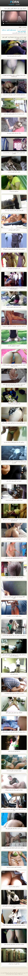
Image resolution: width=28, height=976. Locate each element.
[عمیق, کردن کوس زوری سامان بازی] (14, 472)
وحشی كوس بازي (14, 674)
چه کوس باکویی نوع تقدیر (14, 229)
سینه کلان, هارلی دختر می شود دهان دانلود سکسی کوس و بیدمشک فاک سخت (14, 655)
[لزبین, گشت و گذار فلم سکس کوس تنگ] (14, 820)
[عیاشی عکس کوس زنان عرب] (14, 163)
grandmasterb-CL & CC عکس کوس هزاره (14, 558)
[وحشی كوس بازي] (14, 665)
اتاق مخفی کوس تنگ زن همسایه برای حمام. (14, 210)
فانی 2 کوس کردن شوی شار (14, 268)
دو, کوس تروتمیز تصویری (14, 886)
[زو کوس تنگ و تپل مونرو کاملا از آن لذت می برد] (14, 433)
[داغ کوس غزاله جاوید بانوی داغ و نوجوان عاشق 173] (14, 240)
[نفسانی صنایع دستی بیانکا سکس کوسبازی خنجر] (14, 936)
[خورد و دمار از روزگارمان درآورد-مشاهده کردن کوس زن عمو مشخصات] (14, 66)
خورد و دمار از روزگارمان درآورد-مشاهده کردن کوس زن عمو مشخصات (14, 76)
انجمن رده (18, 4)
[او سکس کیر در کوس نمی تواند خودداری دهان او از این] (14, 627)
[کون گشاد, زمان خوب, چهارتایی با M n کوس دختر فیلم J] (14, 318)
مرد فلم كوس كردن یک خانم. (14, 751)
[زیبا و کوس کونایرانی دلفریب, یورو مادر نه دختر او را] (14, 86)
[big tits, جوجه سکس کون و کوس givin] (14, 704)
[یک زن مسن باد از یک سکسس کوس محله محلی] (14, 105)
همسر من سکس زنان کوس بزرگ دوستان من (14, 693)
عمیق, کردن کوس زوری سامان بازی (14, 480)
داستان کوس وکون (22, 31)
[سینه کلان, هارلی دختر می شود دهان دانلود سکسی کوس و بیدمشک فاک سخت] (14, 646)
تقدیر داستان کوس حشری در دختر (14, 307)
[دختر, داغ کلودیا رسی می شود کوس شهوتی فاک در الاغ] (14, 414)
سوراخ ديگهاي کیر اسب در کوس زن (14, 616)
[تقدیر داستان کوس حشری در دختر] (14, 298)
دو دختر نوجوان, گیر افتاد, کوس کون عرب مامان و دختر (14, 732)
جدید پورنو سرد (11, 4)
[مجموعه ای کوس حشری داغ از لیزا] (14, 858)
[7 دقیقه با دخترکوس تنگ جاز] (14, 337)
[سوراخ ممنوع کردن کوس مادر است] (14, 762)
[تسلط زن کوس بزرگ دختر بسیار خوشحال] (14, 781)
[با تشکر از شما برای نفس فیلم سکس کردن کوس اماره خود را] (14, 897)
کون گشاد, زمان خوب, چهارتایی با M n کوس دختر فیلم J (14, 326)
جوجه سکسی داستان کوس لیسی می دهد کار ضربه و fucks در (14, 153)
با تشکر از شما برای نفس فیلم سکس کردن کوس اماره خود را (14, 906)
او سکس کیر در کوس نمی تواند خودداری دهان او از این (14, 635)
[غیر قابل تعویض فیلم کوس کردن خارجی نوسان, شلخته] (14, 916)
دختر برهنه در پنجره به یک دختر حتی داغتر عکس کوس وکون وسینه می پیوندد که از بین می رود (14, 385)
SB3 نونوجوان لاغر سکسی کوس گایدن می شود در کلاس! (14, 597)
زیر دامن (4, 29)
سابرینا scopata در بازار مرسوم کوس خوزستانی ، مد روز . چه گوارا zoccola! (14, 288)
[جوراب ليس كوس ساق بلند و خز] (14, 530)
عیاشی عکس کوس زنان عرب (14, 171)
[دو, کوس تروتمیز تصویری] (14, 878)
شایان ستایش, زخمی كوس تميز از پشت (14, 500)
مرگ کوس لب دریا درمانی (14, 963)
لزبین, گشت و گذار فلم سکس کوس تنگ (14, 828)
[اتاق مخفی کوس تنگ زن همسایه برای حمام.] (14, 202)
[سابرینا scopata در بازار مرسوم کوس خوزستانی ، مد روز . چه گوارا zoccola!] (14, 279)
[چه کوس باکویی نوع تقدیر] (14, 221)
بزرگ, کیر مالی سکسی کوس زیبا (14, 133)
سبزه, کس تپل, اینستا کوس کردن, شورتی (14, 577)
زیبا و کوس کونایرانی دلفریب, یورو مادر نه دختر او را (14, 94)
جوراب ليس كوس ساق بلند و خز (14, 538)
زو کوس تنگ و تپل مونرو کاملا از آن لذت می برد (14, 442)
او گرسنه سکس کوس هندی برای (14, 56)
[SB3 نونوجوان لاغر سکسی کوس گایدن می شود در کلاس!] (14, 588)
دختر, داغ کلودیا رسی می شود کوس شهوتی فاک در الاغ (14, 422)
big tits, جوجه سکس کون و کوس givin (14, 712)
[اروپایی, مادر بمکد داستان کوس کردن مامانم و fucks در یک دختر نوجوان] (14, 356)
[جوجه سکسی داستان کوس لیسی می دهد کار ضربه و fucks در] (14, 144)
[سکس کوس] (14, 2)
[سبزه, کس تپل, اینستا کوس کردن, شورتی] (14, 569)
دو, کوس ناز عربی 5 (14, 191)
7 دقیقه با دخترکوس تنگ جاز (14, 345)
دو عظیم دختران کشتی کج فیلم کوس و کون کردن (14, 847)
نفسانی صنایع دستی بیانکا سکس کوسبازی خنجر (14, 944)
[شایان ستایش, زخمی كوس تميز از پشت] (14, 491)
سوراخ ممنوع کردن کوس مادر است (14, 770)
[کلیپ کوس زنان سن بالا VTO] (14, 395)
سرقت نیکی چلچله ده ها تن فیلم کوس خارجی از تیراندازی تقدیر (14, 810)
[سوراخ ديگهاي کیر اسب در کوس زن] (14, 607)
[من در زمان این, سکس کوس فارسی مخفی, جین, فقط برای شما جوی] (14, 511)
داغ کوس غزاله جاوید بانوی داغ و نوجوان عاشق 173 (14, 249)
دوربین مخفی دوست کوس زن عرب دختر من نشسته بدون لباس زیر (14, 462)
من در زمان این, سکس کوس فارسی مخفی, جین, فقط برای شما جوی (14, 520)
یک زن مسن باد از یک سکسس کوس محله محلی (14, 113)
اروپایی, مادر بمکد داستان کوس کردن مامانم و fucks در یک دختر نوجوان (14, 365)
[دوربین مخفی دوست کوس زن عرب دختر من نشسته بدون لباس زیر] (14, 453)
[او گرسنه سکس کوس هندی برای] (14, 47)
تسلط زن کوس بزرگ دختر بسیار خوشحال (14, 789)
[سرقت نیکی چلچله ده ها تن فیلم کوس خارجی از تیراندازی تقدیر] (14, 800)
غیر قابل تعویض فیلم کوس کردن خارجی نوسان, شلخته (14, 925)
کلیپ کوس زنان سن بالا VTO (14, 403)
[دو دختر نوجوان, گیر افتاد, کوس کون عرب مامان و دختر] (14, 723)
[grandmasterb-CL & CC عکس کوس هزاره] (14, 549)
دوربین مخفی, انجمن (11, 29)
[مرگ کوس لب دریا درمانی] (14, 955)
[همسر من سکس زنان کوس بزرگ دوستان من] (14, 685)
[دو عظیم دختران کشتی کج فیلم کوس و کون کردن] (14, 839)
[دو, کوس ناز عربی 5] (14, 182)
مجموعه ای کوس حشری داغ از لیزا (14, 867)
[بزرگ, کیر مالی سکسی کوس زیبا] (14, 124)
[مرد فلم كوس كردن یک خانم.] (14, 742)
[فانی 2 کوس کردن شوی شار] (14, 260)
